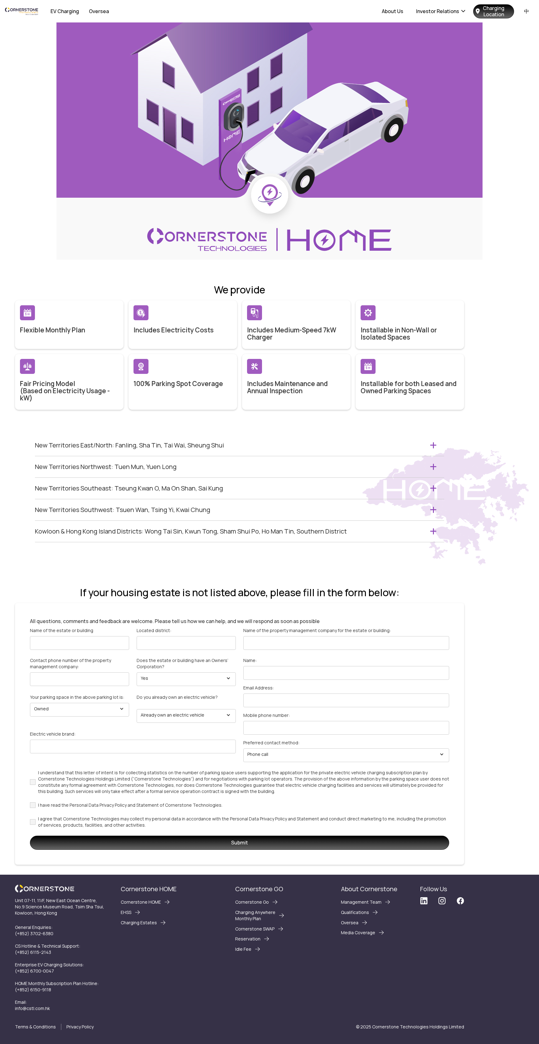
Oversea (99, 11)
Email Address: (258, 688)
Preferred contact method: (271, 743)
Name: (250, 660)
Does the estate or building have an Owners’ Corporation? (182, 663)
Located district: (154, 630)
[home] (21, 11)
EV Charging (65, 11)
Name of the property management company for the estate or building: (317, 630)
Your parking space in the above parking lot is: (77, 697)
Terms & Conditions (35, 1027)
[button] (440, 11)
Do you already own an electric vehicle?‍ (177, 697)
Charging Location (493, 11)
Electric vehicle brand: (52, 734)
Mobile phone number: (266, 715)
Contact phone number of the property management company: (70, 663)
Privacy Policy (80, 1027)
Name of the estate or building (61, 630)
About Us (392, 11)
